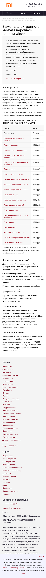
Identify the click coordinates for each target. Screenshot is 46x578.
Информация (7, 456)
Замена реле (9, 169)
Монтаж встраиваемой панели (16, 190)
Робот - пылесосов (9, 387)
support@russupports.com (12, 508)
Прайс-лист (7, 488)
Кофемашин (7, 402)
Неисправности (8, 465)
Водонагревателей (10, 446)
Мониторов (6, 396)
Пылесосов (6, 393)
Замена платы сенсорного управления (14, 156)
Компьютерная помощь (11, 470)
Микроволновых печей (11, 413)
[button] (41, 556)
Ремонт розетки (10, 227)
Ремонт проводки (11, 210)
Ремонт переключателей (14, 205)
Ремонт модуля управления (15, 200)
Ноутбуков (6, 372)
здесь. (23, 573)
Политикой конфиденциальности (13, 568)
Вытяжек (5, 443)
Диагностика (7, 473)
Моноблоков (7, 390)
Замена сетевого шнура (13, 174)
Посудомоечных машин (11, 399)
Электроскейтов (8, 416)
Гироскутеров (7, 425)
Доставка (6, 482)
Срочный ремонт (9, 459)
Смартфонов (7, 369)
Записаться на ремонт (15, 79)
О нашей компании (10, 491)
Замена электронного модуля (16, 184)
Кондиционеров (8, 422)
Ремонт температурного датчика (17, 238)
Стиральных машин (10, 375)
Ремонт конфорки (11, 195)
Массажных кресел (10, 428)
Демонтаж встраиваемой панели (14, 139)
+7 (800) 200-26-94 (34, 4)
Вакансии (6, 494)
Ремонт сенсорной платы (14, 232)
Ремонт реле (9, 222)
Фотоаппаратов (8, 437)
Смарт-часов (7, 384)
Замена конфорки (11, 145)
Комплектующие (9, 476)
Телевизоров (7, 378)
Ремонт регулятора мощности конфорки (16, 216)
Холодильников (8, 381)
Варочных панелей (10, 419)
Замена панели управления (15, 150)
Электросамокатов (9, 411)
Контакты (36, 13)
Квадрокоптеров (8, 408)
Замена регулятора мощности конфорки (16, 163)
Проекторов (7, 431)
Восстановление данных (12, 468)
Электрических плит (10, 434)
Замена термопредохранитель (16, 179)
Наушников (6, 405)
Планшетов (7, 366)
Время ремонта (8, 462)
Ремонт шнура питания (13, 243)
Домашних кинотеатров (11, 440)
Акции (4, 485)
